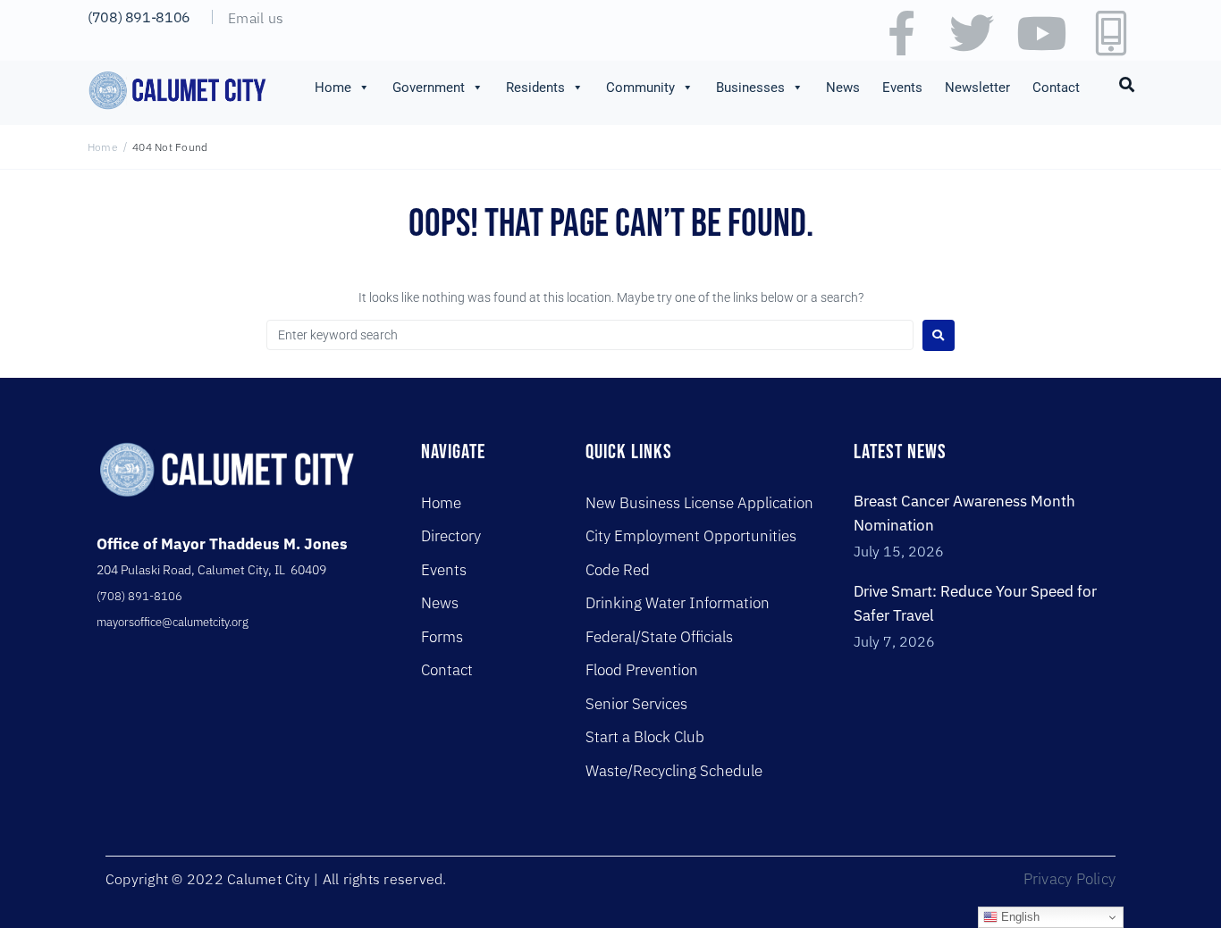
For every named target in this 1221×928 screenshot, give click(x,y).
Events (902, 87)
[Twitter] (971, 33)
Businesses (750, 87)
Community (640, 87)
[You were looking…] (1127, 83)
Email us (255, 18)
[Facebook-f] (902, 33)
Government (428, 87)
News (843, 87)
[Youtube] (1041, 33)
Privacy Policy (1069, 879)
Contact (1056, 87)
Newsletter (977, 87)
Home (333, 87)
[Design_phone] (1111, 33)
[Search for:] (590, 335)
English (1019, 917)
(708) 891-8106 (139, 17)
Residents (535, 87)
